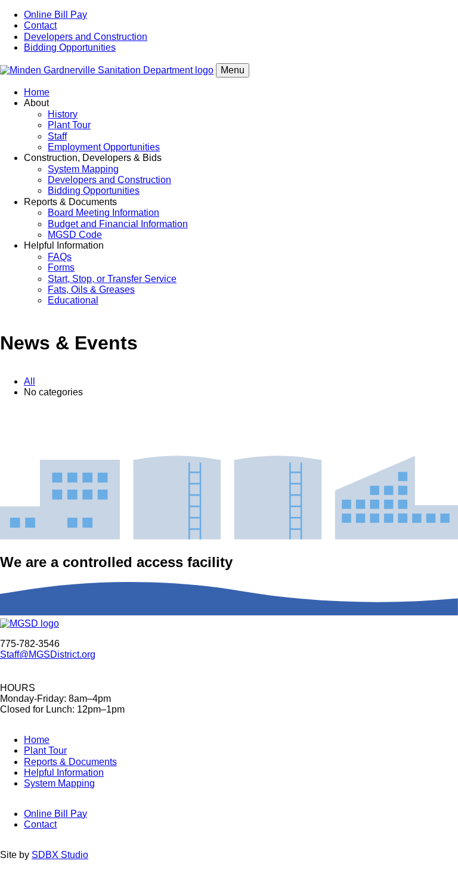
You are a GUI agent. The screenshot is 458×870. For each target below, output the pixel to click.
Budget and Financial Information (118, 224)
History (63, 114)
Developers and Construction (85, 37)
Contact (40, 25)
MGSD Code (75, 235)
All (29, 381)
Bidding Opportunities (70, 47)
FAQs (60, 257)
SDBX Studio (60, 855)
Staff (57, 136)
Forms (61, 267)
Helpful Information (64, 772)
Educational (73, 300)
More (229, 426)
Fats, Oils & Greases (91, 289)
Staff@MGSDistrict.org (47, 654)
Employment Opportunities (104, 147)
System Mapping (83, 169)
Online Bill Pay (55, 15)
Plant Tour (69, 125)
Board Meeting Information (103, 213)
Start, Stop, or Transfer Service (112, 279)
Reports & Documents (70, 762)
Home (36, 92)
